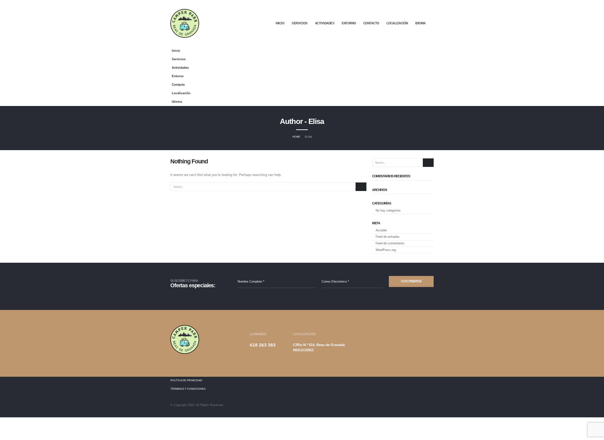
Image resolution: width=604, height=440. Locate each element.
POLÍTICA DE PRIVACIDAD (186, 380)
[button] (428, 107)
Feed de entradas (387, 236)
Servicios (300, 23)
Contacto (371, 23)
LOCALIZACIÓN (304, 334)
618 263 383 (263, 345)
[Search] (361, 186)
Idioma (420, 23)
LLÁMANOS (258, 334)
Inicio (280, 23)
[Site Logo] (184, 23)
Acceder (381, 230)
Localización (397, 23)
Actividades (325, 23)
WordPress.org (386, 250)
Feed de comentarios (390, 243)
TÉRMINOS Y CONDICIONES (188, 388)
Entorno (349, 23)
